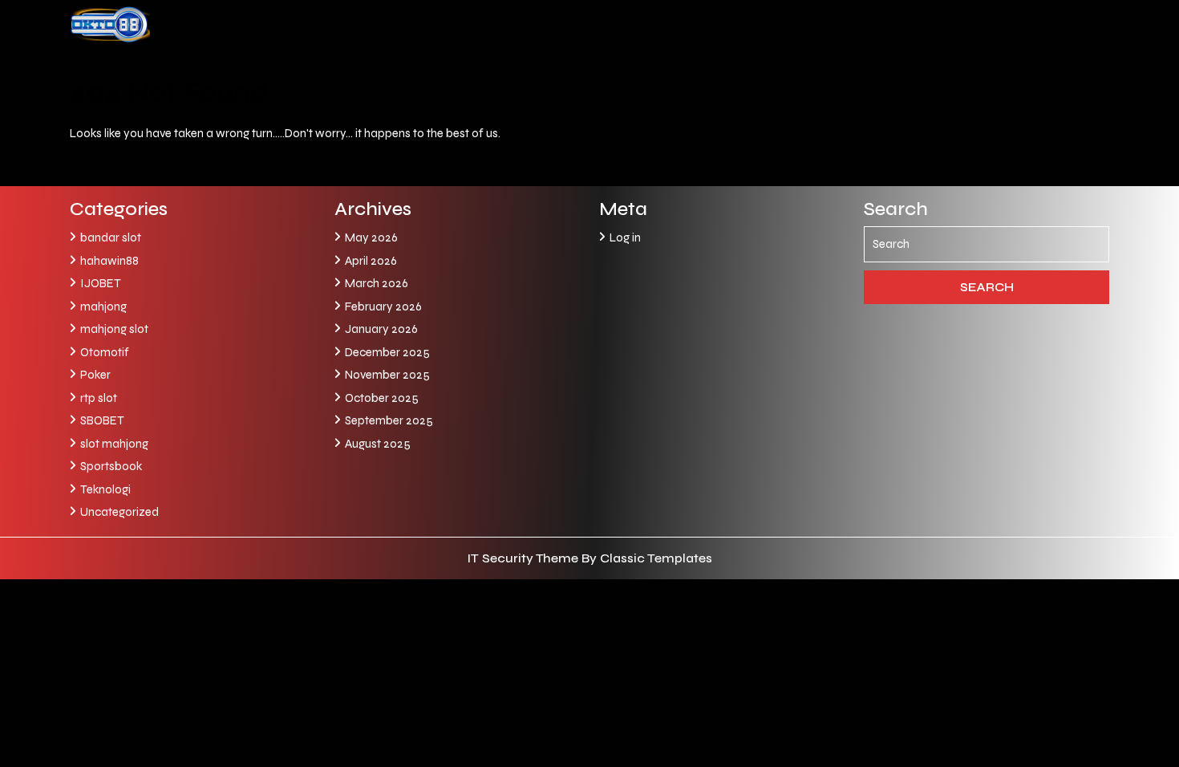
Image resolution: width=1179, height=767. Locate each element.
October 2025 (382, 398)
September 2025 (389, 420)
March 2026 (376, 283)
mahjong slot (114, 329)
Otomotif (104, 352)
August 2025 (378, 443)
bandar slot (110, 237)
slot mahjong (114, 443)
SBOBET (102, 420)
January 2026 (381, 329)
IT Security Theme (524, 558)
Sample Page (296, 68)
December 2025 (387, 352)
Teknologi (105, 489)
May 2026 (371, 237)
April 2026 (371, 261)
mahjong (103, 306)
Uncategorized (119, 512)
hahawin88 (109, 261)
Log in (625, 237)
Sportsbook (111, 466)
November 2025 (387, 374)
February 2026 (383, 306)
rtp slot (98, 398)
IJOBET (100, 283)
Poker (95, 374)
